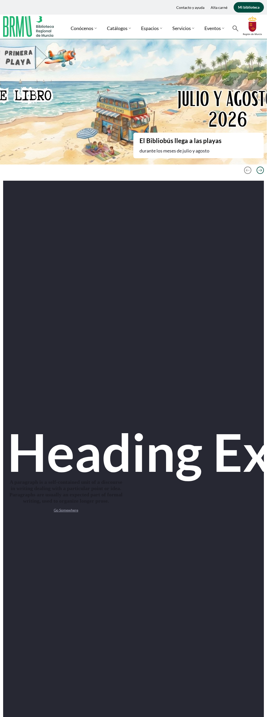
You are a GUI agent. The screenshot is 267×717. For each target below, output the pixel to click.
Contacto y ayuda (190, 7)
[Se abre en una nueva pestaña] (252, 25)
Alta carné (219, 7)
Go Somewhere (66, 510)
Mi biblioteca (248, 7)
